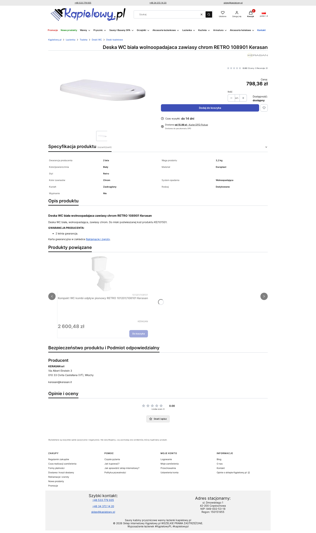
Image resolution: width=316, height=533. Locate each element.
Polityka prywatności (115, 472)
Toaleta (83, 39)
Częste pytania (112, 459)
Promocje (53, 485)
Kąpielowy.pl (54, 39)
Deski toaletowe (114, 39)
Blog (219, 459)
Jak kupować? (111, 463)
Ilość (230, 91)
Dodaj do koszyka (210, 107)
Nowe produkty (56, 481)
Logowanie (166, 459)
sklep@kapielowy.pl (233, 2)
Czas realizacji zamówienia (62, 463)
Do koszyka (138, 333)
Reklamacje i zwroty (98, 239)
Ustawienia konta (169, 472)
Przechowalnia (168, 468)
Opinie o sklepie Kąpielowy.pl (232, 472)
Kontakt (221, 468)
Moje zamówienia (170, 463)
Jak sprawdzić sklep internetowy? (121, 468)
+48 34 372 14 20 (157, 2)
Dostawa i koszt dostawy (61, 472)
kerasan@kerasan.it (60, 382)
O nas (220, 463)
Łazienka (70, 39)
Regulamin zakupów (58, 459)
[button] (209, 14)
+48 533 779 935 (83, 2)
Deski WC (97, 39)
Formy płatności (56, 468)
